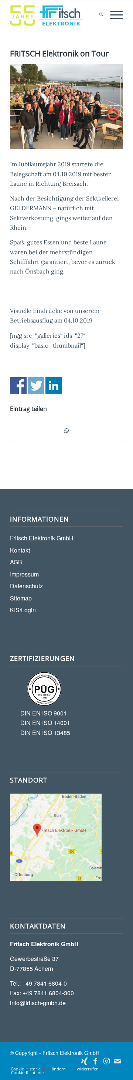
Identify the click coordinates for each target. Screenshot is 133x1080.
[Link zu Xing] (84, 1061)
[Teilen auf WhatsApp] (66, 430)
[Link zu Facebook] (95, 1061)
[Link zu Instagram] (106, 1061)
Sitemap (21, 598)
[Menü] (113, 15)
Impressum (24, 574)
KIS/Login (23, 610)
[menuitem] (97, 15)
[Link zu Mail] (117, 1061)
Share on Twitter (36, 385)
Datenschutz (26, 586)
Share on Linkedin (53, 385)
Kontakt (20, 550)
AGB (16, 562)
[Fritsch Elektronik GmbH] (55, 15)
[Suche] (97, 15)
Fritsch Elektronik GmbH (42, 538)
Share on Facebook (18, 385)
